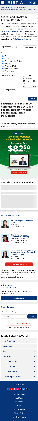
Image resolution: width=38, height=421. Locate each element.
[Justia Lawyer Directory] (29, 389)
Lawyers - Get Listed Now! (19, 324)
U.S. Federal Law (10, 361)
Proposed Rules (11, 66)
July (33, 9)
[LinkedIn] (8, 389)
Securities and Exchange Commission (13, 9)
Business (6, 351)
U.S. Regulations (19, 7)
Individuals (7, 346)
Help (19, 406)
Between (28, 78)
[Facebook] (14, 389)
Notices (8, 63)
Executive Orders (11, 68)
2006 (29, 9)
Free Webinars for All (10, 215)
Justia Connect (19, 394)
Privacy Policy (19, 413)
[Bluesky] (23, 389)
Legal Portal (19, 398)
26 (2, 11)
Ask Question (19, 298)
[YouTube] (11, 389)
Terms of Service (19, 409)
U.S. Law (9, 7)
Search (32, 99)
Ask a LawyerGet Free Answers (9, 286)
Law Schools (8, 356)
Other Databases (10, 371)
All (6, 56)
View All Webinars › (19, 264)
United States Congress (21, 39)
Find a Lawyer (7, 307)
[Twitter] (26, 389)
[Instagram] (17, 389)
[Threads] (20, 389)
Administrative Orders (13, 61)
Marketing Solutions (12, 376)
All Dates (28, 76)
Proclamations (10, 71)
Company (19, 402)
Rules (7, 58)
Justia (3, 7)
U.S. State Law (9, 366)
